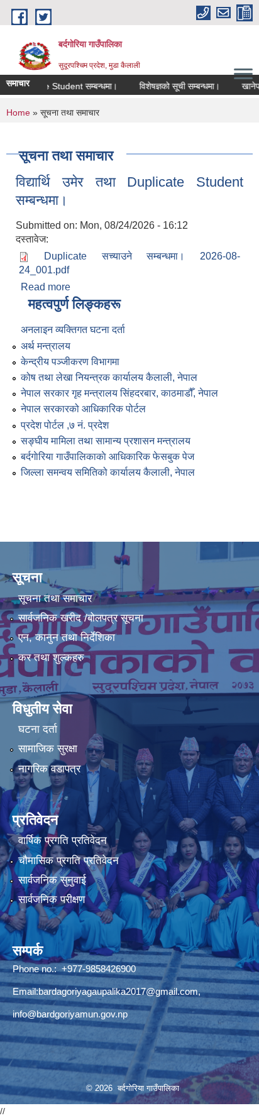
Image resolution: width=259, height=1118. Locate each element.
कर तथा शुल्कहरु (51, 658)
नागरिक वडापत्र (49, 769)
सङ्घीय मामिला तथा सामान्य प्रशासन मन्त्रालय (105, 441)
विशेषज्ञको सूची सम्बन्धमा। (168, 86)
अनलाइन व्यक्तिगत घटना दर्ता (73, 329)
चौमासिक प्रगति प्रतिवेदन (68, 861)
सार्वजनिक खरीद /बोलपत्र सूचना (80, 618)
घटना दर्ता (37, 729)
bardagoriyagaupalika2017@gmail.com (118, 991)
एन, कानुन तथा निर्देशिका (66, 638)
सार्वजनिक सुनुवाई (52, 880)
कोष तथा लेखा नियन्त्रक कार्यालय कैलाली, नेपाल (109, 377)
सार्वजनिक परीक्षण (51, 900)
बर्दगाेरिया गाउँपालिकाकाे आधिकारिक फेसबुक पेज (107, 456)
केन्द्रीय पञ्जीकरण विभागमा (70, 361)
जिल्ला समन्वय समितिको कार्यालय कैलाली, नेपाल (108, 472)
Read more (45, 287)
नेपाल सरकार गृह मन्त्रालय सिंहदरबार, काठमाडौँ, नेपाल (119, 393)
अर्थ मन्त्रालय (45, 346)
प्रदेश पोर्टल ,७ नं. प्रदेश (65, 425)
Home (18, 112)
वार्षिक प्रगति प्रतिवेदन (62, 841)
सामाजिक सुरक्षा (47, 749)
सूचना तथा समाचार (55, 599)
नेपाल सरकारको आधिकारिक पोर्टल (83, 408)
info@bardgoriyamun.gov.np (70, 1014)
